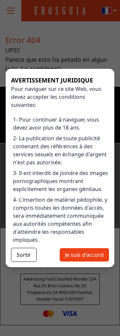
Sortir (24, 255)
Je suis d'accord (84, 255)
